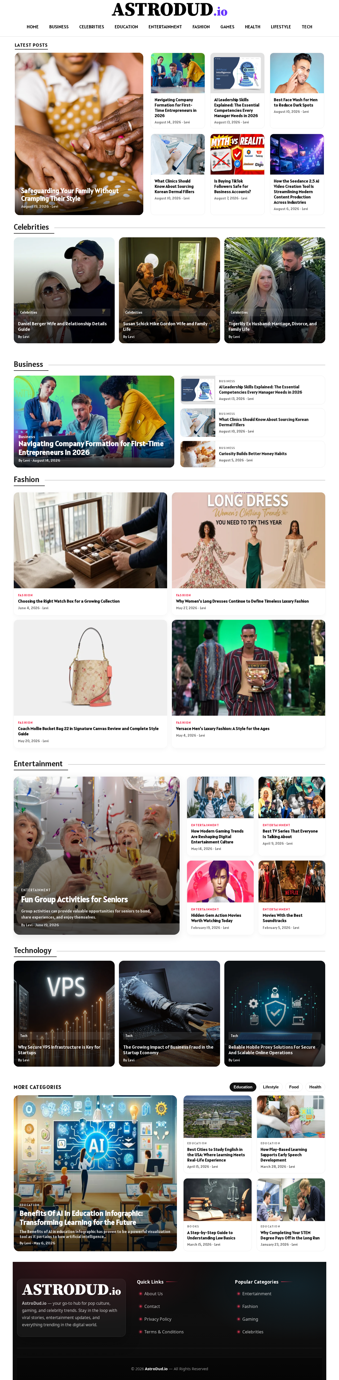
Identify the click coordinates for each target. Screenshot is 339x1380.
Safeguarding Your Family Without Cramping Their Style (70, 194)
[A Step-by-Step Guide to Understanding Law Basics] (218, 1199)
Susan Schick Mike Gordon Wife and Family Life (165, 326)
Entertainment (165, 27)
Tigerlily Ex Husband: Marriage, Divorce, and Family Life (273, 326)
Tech (307, 27)
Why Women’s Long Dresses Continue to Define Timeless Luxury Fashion (242, 601)
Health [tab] (315, 1087)
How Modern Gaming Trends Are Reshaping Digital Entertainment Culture (217, 836)
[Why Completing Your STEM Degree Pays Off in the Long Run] (291, 1199)
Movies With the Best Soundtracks (282, 917)
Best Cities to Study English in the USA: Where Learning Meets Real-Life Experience (216, 1155)
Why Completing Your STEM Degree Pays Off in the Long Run (290, 1235)
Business (59, 27)
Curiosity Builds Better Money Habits (253, 453)
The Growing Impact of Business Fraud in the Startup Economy (168, 1050)
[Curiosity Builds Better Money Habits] (197, 454)
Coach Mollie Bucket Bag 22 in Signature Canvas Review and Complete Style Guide (88, 731)
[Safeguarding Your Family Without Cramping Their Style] (79, 134)
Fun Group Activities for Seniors (74, 899)
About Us (153, 1294)
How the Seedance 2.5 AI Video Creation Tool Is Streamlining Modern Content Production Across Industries (296, 191)
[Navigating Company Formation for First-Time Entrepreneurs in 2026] (178, 73)
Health (252, 27)
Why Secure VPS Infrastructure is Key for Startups (59, 1050)
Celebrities (91, 27)
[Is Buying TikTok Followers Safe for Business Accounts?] (237, 154)
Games (227, 27)
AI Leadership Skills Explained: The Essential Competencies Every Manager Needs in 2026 (236, 107)
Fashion (201, 27)
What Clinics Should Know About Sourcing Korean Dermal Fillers (174, 186)
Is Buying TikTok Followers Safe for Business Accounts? (232, 186)
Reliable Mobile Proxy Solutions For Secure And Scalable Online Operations (272, 1050)
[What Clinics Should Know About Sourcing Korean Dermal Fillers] (178, 154)
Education (126, 27)
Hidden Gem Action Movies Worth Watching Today (216, 917)
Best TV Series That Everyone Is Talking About (290, 833)
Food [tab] (294, 1087)
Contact (152, 1306)
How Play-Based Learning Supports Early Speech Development (284, 1155)
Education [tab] (243, 1087)
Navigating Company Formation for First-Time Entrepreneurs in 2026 (176, 107)
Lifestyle (281, 27)
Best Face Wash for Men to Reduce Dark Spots (296, 102)
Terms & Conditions (164, 1332)
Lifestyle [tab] (271, 1087)
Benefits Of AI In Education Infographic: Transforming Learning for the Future (81, 1217)
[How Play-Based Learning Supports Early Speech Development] (291, 1117)
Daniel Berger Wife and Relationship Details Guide (62, 326)
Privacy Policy (157, 1319)
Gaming (250, 1319)
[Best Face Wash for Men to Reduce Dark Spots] (297, 73)
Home (33, 27)
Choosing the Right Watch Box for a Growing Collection (69, 601)
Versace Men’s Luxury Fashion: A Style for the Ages (223, 728)
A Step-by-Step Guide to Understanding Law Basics (211, 1235)
